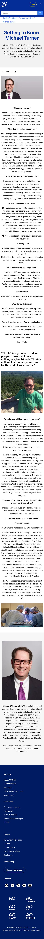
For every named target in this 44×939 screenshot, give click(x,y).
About (14, 18)
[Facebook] (6, 886)
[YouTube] (24, 885)
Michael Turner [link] (9, 22)
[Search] (40, 13)
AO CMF (6, 18)
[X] (18, 886)
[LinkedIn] (12, 885)
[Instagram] (30, 886)
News (21, 18)
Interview (29, 18)
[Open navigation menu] (40, 4)
